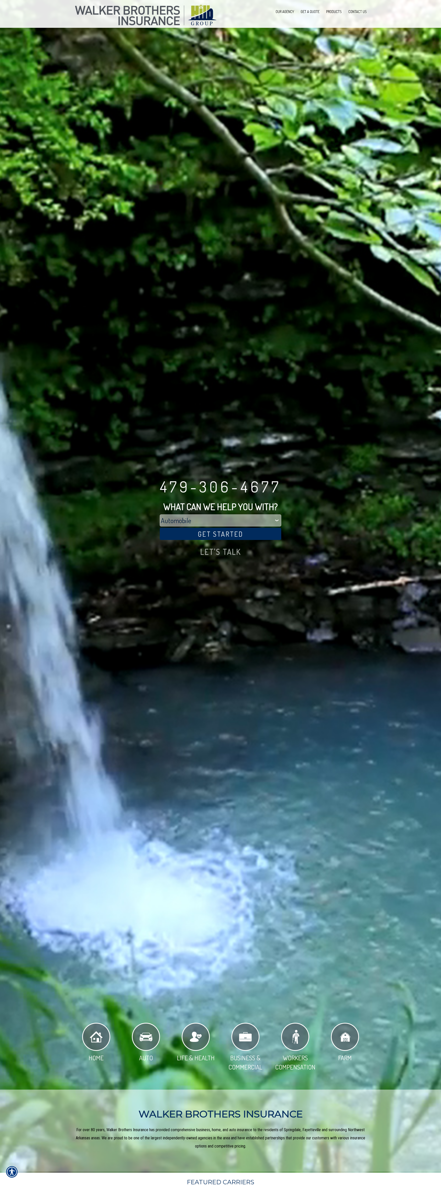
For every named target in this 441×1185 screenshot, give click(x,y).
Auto (146, 1058)
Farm (345, 1058)
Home (96, 1058)
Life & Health (196, 1058)
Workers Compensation (295, 1062)
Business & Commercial (245, 1062)
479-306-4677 (220, 486)
